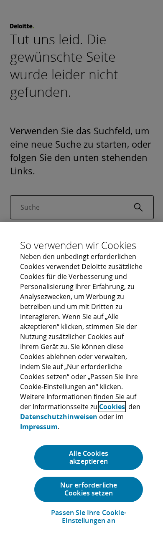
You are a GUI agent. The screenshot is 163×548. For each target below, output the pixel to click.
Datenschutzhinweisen (58, 416)
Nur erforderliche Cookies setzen (88, 489)
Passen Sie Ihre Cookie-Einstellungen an (88, 517)
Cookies (112, 406)
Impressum (39, 426)
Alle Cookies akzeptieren (88, 457)
